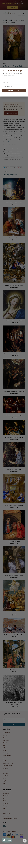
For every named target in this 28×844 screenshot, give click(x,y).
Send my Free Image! (14, 91)
